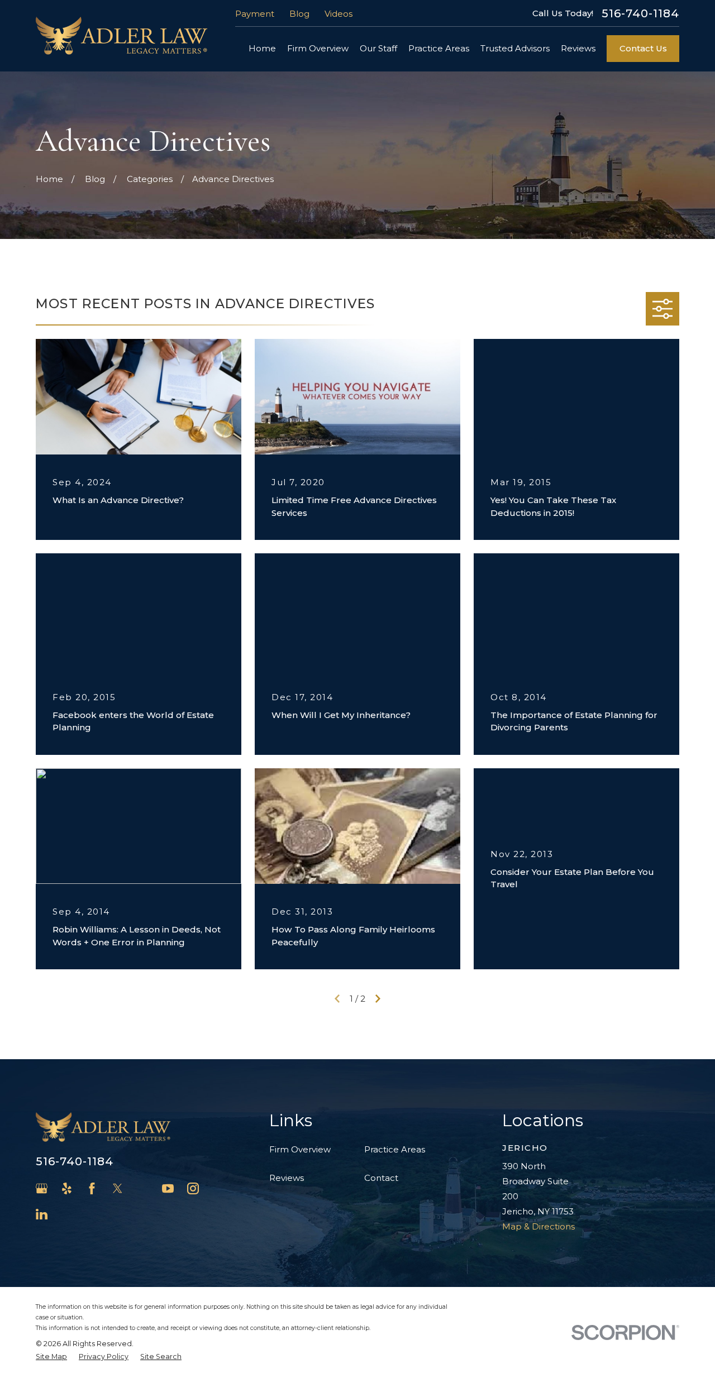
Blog (299, 13)
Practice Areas (394, 1149)
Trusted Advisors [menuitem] (515, 48)
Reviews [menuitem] (578, 48)
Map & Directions (538, 1226)
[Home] (121, 35)
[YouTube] (168, 1188)
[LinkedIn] (41, 1214)
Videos (338, 13)
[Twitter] (117, 1188)
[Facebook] (92, 1188)
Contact (381, 1178)
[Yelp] (67, 1188)
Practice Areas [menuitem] (438, 48)
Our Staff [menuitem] (378, 48)
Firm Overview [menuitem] (318, 48)
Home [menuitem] (262, 48)
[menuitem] (51, 1357)
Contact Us (643, 48)
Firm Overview (300, 1149)
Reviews (286, 1178)
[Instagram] (193, 1188)
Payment (254, 13)
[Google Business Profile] (41, 1188)
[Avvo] (143, 1188)
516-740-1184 (640, 13)
